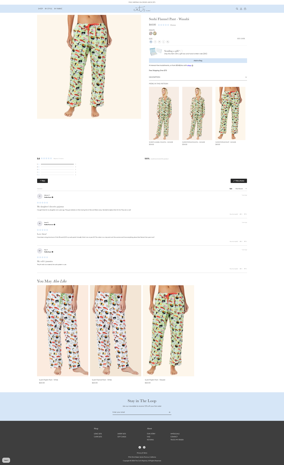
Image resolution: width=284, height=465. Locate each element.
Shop (40, 9)
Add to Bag (198, 60)
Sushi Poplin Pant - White (48, 380)
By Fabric (58, 9)
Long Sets (98, 434)
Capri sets (98, 437)
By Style (48, 9)
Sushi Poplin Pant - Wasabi (225, 142)
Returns (150, 440)
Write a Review (241, 181)
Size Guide (241, 38)
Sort (231, 188)
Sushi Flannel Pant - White (102, 380)
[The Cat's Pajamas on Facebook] (140, 447)
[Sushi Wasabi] (155, 33)
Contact (174, 437)
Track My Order (177, 440)
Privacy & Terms (142, 453)
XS (151, 42)
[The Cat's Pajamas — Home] (142, 8)
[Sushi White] (151, 33)
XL (168, 42)
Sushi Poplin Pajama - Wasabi (193, 142)
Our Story (151, 434)
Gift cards (121, 437)
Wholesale (175, 434)
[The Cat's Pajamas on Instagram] (144, 447)
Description (154, 77)
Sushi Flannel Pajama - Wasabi (161, 142)
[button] (237, 9)
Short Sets (121, 434)
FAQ (148, 437)
